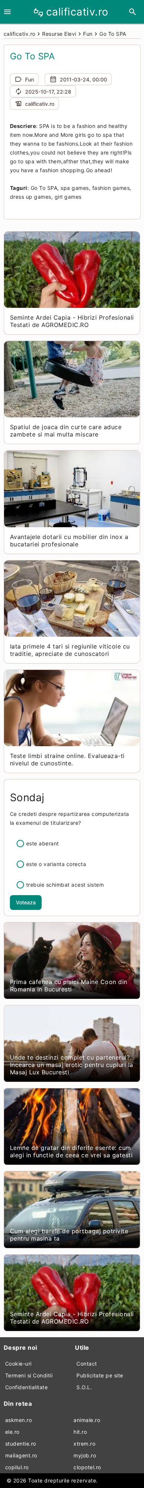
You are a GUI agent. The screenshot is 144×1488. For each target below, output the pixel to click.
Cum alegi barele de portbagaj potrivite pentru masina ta (69, 1234)
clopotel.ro (87, 1467)
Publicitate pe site (99, 1375)
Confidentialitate (26, 1387)
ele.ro (12, 1432)
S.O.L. (84, 1387)
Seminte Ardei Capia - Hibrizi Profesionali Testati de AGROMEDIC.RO (72, 321)
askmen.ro (18, 1420)
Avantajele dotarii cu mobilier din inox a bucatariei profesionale (69, 540)
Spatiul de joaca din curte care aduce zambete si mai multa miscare (66, 430)
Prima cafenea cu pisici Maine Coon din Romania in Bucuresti (68, 985)
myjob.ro (84, 1455)
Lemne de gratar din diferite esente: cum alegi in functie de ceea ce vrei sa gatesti (71, 1151)
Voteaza (26, 902)
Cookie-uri (18, 1363)
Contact (86, 1363)
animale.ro (86, 1420)
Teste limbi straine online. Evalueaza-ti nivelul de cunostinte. (67, 759)
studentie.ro (20, 1443)
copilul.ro (17, 1467)
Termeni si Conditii (29, 1375)
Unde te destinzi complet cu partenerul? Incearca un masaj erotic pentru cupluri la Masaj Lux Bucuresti (71, 1065)
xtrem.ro (84, 1443)
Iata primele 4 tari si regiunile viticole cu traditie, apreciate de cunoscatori (70, 650)
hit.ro (80, 1432)
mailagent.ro (21, 1455)
